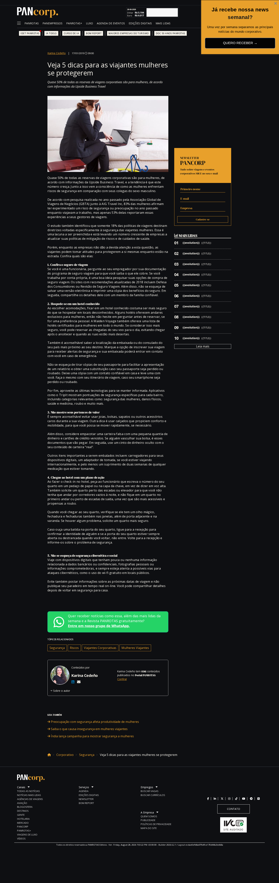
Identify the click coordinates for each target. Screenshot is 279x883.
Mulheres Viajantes (135, 648)
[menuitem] (31, 24)
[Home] (49, 754)
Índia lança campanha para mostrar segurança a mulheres (92, 736)
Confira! (122, 679)
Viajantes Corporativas (100, 648)
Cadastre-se (203, 219)
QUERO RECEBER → (240, 43)
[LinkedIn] (72, 682)
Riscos (74, 648)
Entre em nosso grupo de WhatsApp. (99, 625)
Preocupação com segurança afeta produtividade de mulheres (94, 722)
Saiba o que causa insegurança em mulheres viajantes (89, 729)
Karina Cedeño (56, 53)
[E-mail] (78, 682)
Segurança (57, 648)
